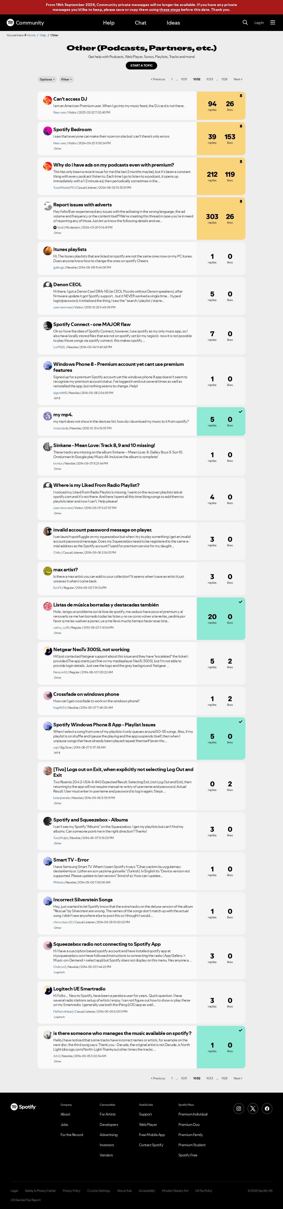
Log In (259, 22)
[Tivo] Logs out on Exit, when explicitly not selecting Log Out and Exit (123, 772)
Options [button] (46, 79)
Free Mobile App (152, 1134)
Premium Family (190, 1134)
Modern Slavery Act (175, 1191)
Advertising (109, 1134)
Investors (107, 1144)
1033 (210, 79)
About (65, 1114)
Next (237, 79)
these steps (169, 9)
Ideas (173, 22)
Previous (159, 79)
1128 (225, 79)
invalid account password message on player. (102, 530)
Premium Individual (193, 1114)
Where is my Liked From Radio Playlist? (96, 485)
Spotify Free (187, 1155)
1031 (184, 79)
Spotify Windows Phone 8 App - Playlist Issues (104, 724)
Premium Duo (189, 1124)
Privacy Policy (71, 1191)
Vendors (106, 1155)
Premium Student (192, 1144)
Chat (140, 22)
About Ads (124, 1191)
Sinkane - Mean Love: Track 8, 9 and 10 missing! (104, 445)
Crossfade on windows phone (86, 694)
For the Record (72, 1134)
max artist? (65, 569)
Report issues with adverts (82, 204)
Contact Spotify (151, 1144)
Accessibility (147, 1191)
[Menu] (272, 22)
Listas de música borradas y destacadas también (106, 605)
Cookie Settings (98, 1191)
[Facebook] (267, 1108)
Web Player (148, 1124)
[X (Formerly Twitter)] (253, 1108)
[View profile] (47, 100)
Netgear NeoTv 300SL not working (91, 649)
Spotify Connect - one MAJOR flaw (91, 324)
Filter (65, 79)
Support (145, 1114)
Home (31, 35)
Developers (109, 1124)
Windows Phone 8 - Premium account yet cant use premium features (118, 367)
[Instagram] (238, 1108)
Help (109, 22)
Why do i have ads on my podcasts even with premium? (113, 165)
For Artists (108, 1114)
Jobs (64, 1124)
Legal (14, 1191)
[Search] (245, 22)
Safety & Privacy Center (40, 1191)
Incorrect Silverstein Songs (83, 899)
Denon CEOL (67, 284)
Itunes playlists (69, 249)
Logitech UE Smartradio (79, 989)
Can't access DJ (70, 99)
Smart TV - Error (71, 860)
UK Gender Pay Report (25, 1200)
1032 (196, 79)
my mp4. (63, 414)
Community (30, 22)
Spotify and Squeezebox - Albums (90, 820)
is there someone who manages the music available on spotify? (122, 1033)
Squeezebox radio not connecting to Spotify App (107, 944)
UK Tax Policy (203, 1191)
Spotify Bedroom (72, 129)
